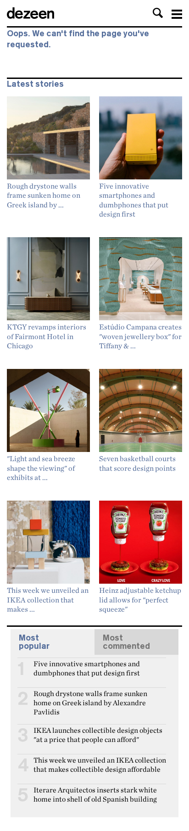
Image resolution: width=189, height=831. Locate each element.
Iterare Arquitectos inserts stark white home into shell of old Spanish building (95, 794)
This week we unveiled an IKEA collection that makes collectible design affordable (99, 764)
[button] (157, 12)
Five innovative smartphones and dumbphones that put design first (86, 667)
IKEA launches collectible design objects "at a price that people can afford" (97, 734)
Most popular (34, 642)
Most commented (126, 642)
